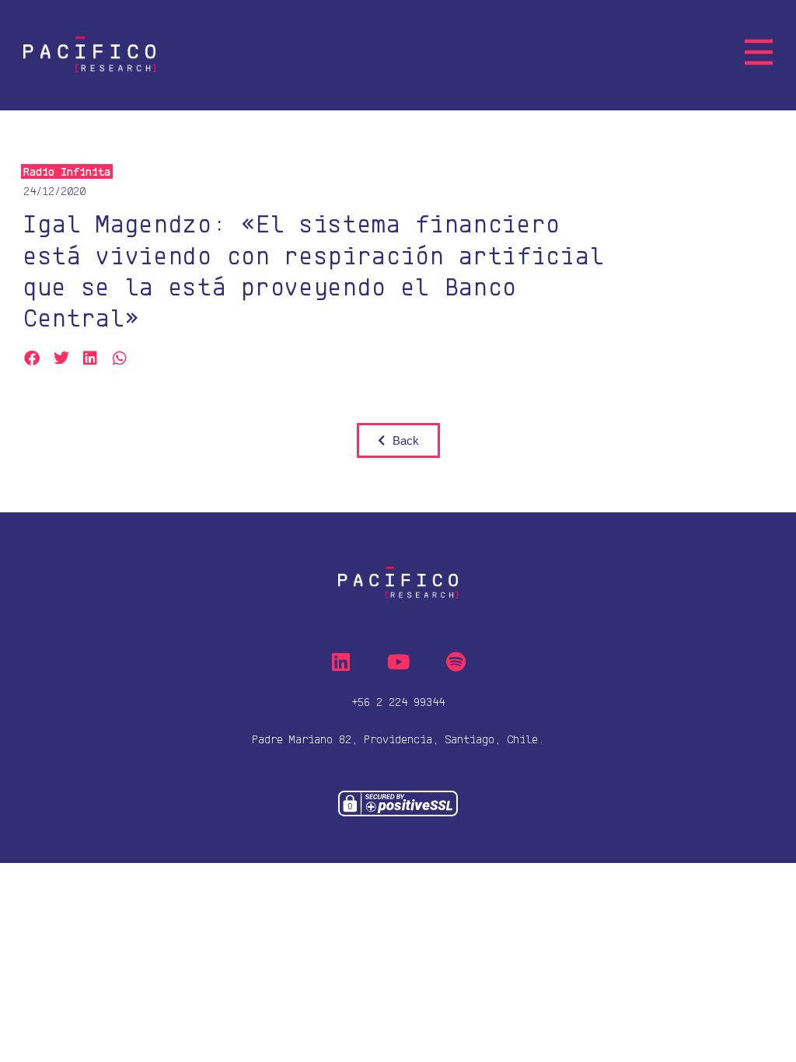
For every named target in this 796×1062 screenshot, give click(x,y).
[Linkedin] (340, 661)
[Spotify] (455, 661)
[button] (32, 359)
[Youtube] (398, 661)
